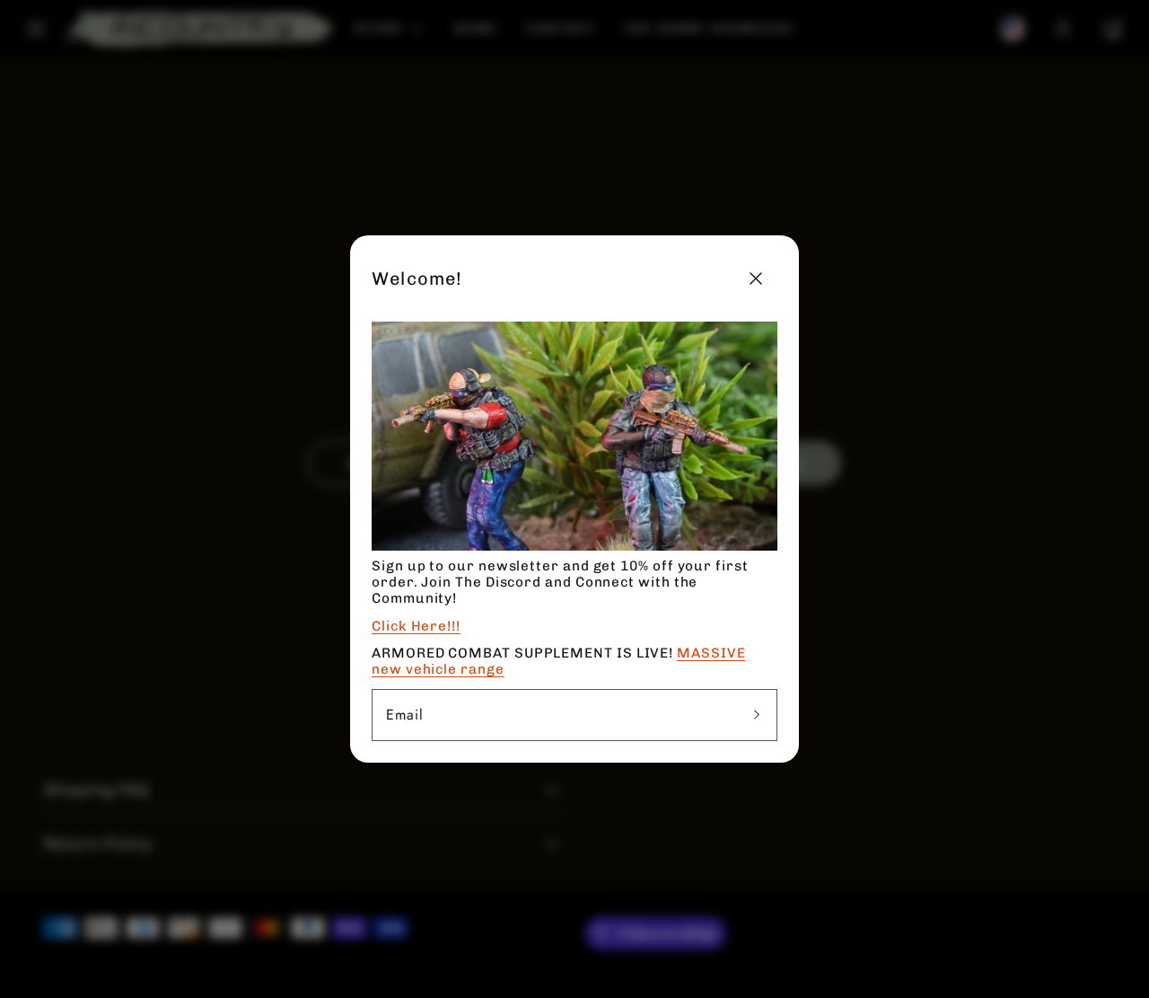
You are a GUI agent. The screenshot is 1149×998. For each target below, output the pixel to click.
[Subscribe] (756, 715)
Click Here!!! (416, 626)
